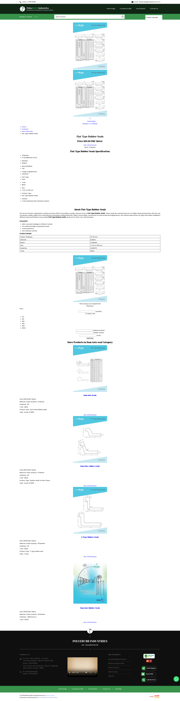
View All (111, 676)
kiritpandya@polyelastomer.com (149, 2)
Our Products (140, 9)
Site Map (118, 689)
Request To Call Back (90, 124)
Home (24, 127)
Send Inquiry (91, 121)
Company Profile (125, 9)
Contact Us (154, 9)
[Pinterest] (150, 662)
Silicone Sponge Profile (116, 663)
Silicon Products (113, 668)
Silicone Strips (113, 672)
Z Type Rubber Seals (90, 537)
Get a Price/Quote (90, 145)
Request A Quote (26, 17)
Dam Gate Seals (90, 395)
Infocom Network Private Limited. (47, 697)
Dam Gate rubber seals (90, 466)
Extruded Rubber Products (117, 659)
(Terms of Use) (49, 695)
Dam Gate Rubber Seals (90, 608)
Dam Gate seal (27, 131)
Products (25, 129)
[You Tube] (147, 662)
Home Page (111, 9)
